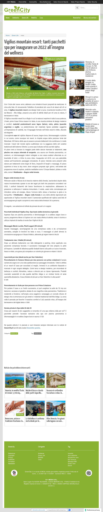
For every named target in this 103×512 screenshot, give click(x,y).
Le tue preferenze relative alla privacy (56, 510)
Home (7, 18)
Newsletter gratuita (33, 328)
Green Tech (71, 463)
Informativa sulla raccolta (38, 510)
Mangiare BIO (72, 461)
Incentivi (70, 453)
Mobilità (34, 18)
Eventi (70, 465)
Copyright (11, 455)
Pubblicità (11, 459)
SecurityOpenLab (45, 2)
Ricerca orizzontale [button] (90, 18)
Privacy (10, 457)
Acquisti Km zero (73, 457)
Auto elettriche (72, 455)
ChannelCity (22, 2)
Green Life (25, 18)
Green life (38, 333)
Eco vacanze (72, 459)
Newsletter (77, 18)
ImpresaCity (33, 2)
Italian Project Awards (78, 2)
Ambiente (15, 18)
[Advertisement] (51, 434)
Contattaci (11, 461)
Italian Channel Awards (61, 2)
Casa (41, 18)
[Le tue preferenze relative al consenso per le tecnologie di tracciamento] (92, 510)
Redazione (11, 453)
